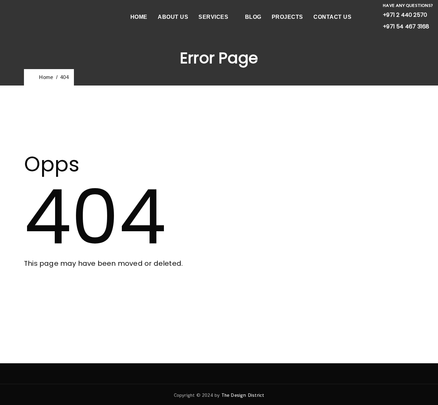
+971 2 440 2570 (405, 15)
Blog (253, 17)
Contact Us (332, 17)
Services (213, 17)
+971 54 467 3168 (406, 26)
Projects (287, 17)
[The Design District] (24, 17)
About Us (173, 17)
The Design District (243, 395)
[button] (57, 290)
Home (138, 17)
